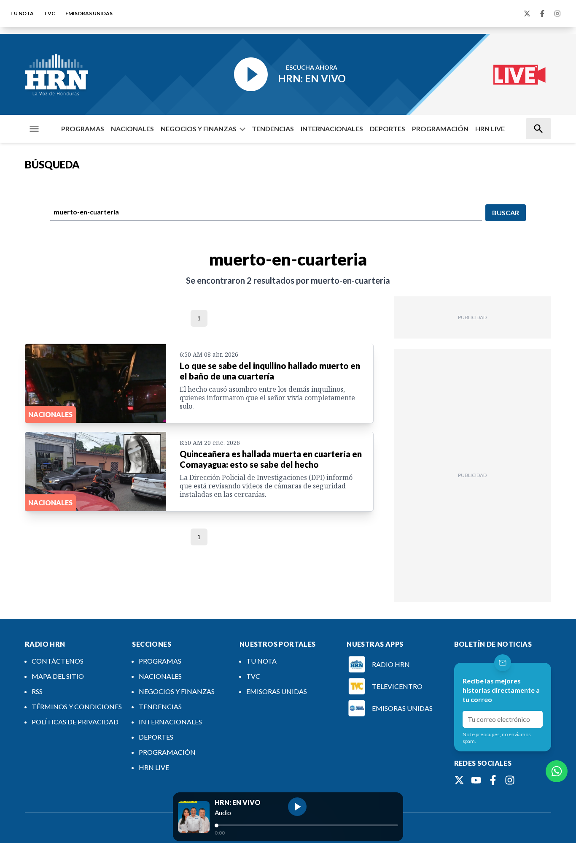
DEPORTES (387, 129)
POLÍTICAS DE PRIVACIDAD (75, 722)
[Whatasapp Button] (557, 771)
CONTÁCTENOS (57, 661)
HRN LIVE (490, 129)
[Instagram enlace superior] (557, 13)
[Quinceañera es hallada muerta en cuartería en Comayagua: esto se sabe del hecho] (95, 471)
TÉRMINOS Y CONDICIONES (77, 706)
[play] (297, 806)
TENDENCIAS (273, 129)
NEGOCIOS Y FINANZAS (199, 129)
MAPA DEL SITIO (58, 676)
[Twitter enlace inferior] (459, 780)
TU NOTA (22, 13)
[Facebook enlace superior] (542, 13)
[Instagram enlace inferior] (510, 780)
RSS (37, 691)
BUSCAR (505, 213)
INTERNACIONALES (332, 129)
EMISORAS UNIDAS (89, 13)
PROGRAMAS (82, 129)
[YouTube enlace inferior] (476, 780)
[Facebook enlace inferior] (493, 780)
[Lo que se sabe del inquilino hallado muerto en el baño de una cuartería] (95, 383)
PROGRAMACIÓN (440, 129)
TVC (49, 13)
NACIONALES (132, 129)
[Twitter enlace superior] (527, 13)
